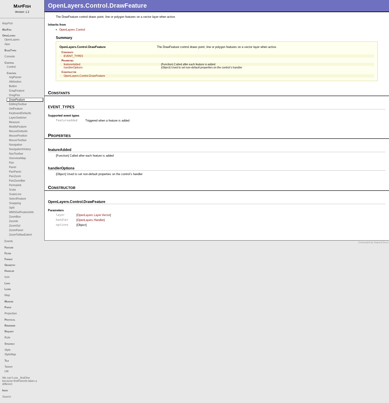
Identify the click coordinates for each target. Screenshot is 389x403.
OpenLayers (8, 35)
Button (13, 86)
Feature (9, 247)
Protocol (10, 319)
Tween (9, 366)
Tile (7, 360)
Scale (12, 189)
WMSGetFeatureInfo (21, 212)
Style (8, 349)
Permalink (15, 185)
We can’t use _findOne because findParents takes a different (19, 381)
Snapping (15, 203)
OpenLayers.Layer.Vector (93, 215)
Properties (67, 60)
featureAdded (72, 64)
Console (10, 56)
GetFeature (16, 108)
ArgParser (15, 77)
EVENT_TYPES (73, 56)
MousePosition (18, 135)
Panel (12, 167)
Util (7, 371)
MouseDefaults (18, 131)
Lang (7, 283)
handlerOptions (73, 67)
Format (9, 259)
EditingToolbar (18, 104)
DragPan (14, 95)
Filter (8, 253)
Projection (11, 313)
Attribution (15, 81)
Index (5, 390)
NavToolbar (16, 153)
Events (9, 241)
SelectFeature (17, 198)
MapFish (7, 23)
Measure (14, 122)
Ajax (7, 44)
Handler (9, 270)
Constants (67, 52)
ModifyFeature (18, 126)
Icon (7, 277)
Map (7, 295)
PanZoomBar (17, 180)
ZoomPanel (16, 230)
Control (9, 62)
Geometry (10, 265)
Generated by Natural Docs (373, 242)
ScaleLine (15, 194)
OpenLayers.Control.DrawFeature (82, 47)
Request (9, 331)
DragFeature (17, 90)
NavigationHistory (20, 149)
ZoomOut (14, 225)
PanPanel (15, 171)
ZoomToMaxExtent (20, 234)
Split (11, 207)
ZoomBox (15, 216)
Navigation (15, 144)
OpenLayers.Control (72, 29)
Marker (9, 301)
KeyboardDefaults (20, 113)
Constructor (68, 72)
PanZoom (15, 176)
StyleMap (10, 354)
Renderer (10, 325)
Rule (7, 337)
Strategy (10, 343)
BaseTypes (10, 50)
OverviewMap (17, 158)
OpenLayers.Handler (90, 220)
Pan (11, 162)
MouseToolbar (18, 140)
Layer (8, 289)
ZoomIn (13, 221)
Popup (8, 307)
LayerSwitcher (18, 117)
